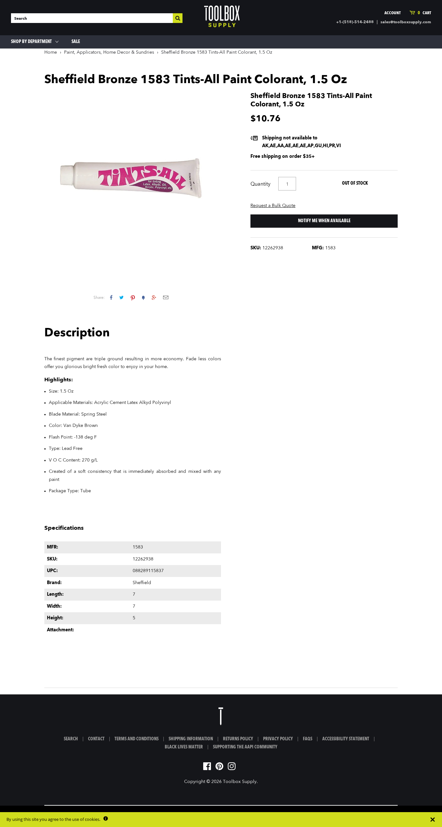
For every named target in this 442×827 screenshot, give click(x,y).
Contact (96, 739)
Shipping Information (191, 739)
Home (50, 52)
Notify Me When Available (324, 221)
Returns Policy (238, 739)
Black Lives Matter (184, 747)
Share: (99, 298)
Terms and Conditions (137, 739)
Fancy (143, 297)
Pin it (133, 297)
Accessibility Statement (345, 739)
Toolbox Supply (240, 781)
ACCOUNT (392, 13)
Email (165, 297)
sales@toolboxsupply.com (406, 22)
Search (71, 739)
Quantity (260, 184)
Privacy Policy (278, 739)
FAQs (307, 739)
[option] (132, 180)
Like (111, 297)
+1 (154, 297)
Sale (76, 41)
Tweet (121, 297)
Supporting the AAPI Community (245, 747)
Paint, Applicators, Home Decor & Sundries (109, 52)
